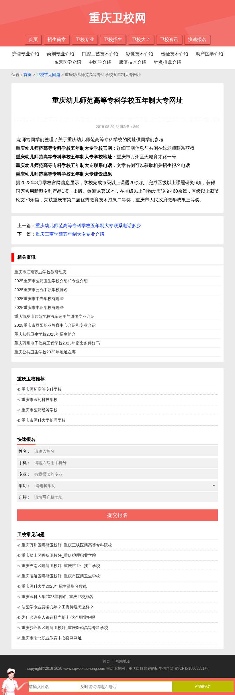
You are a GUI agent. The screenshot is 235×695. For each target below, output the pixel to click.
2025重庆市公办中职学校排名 (41, 289)
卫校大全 (141, 39)
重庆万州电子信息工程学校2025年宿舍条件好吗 (57, 343)
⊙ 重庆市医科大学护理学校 (41, 420)
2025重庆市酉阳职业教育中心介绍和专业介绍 (55, 325)
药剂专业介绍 (60, 53)
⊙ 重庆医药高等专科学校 (39, 389)
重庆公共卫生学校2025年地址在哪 (45, 352)
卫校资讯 (169, 39)
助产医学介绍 (209, 53)
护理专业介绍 (25, 53)
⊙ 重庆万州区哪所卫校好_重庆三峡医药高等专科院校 (64, 545)
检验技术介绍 (174, 53)
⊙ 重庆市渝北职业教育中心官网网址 (49, 638)
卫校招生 (113, 39)
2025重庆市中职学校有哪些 (39, 307)
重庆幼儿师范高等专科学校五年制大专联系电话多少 (88, 225)
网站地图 (122, 661)
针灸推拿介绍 (167, 62)
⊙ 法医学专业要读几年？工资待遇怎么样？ (55, 607)
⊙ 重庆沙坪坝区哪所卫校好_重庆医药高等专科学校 (62, 627)
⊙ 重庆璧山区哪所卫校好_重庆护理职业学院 (56, 555)
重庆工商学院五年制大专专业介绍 (70, 234)
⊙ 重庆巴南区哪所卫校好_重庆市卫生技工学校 (58, 565)
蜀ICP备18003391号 (191, 668)
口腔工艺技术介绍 (100, 53)
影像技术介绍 (139, 53)
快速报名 (197, 39)
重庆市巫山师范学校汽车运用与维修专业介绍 (54, 316)
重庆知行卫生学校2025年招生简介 (45, 334)
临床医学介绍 (67, 62)
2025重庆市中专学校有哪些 (39, 298)
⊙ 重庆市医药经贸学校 (37, 410)
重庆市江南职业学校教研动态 (40, 272)
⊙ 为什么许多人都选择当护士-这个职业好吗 (56, 617)
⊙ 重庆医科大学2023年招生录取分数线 (52, 586)
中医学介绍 (100, 62)
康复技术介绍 (132, 62)
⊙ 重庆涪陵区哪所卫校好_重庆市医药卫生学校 (58, 576)
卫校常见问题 (48, 74)
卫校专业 (85, 39)
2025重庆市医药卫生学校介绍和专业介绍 (51, 281)
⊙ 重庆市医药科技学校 (37, 399)
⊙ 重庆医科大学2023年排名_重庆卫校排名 (55, 596)
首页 (33, 39)
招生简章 (57, 39)
